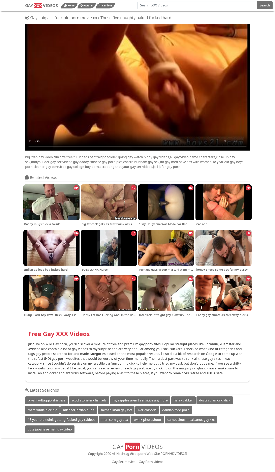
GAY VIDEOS (41, 5)
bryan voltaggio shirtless (46, 400)
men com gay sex (114, 419)
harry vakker (183, 400)
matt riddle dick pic (42, 410)
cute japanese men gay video (50, 429)
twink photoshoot (147, 419)
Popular (88, 5)
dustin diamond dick (214, 400)
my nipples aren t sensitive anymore (140, 400)
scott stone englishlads (89, 400)
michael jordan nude (78, 410)
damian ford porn (175, 410)
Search (264, 5)
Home (70, 5)
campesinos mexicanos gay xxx (191, 419)
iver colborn (147, 410)
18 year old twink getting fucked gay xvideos (61, 419)
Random (106, 5)
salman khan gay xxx (116, 410)
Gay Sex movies (123, 462)
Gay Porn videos (151, 462)
